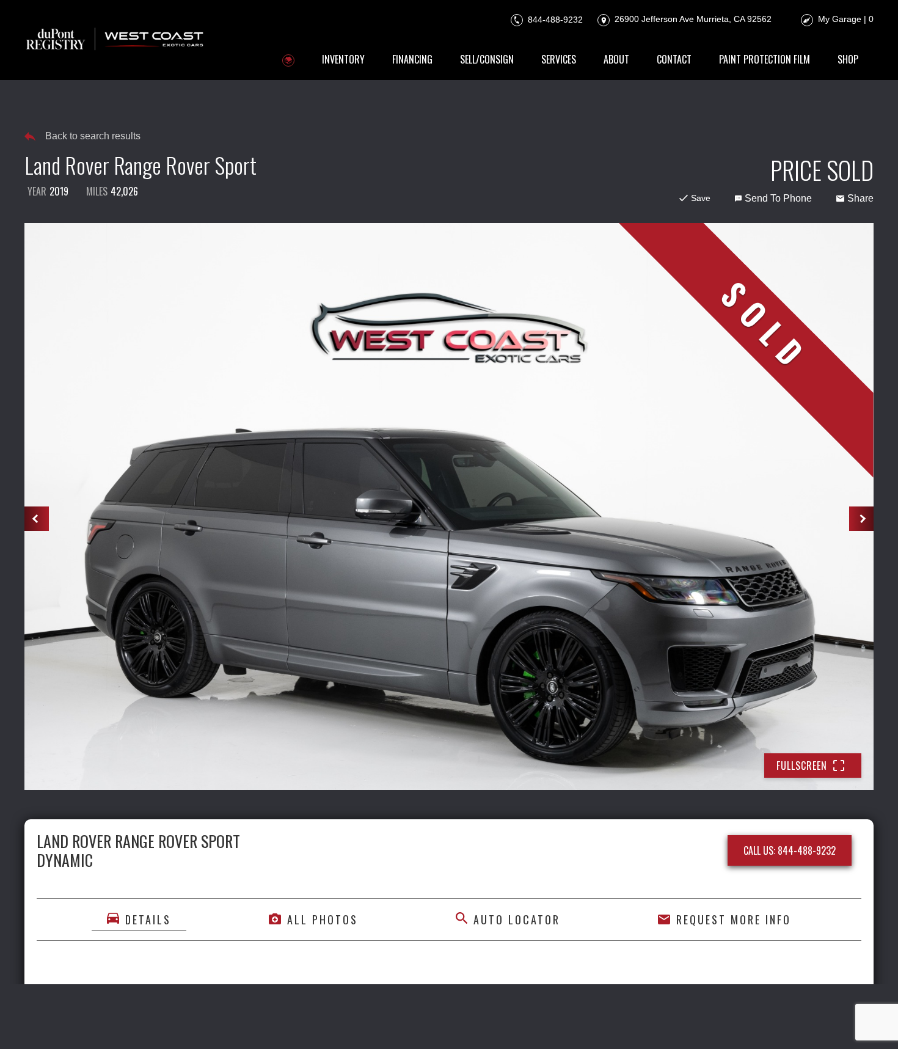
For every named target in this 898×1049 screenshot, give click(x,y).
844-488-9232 (554, 19)
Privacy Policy (283, 1023)
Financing (412, 59)
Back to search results (93, 136)
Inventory (343, 59)
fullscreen (801, 765)
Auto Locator (516, 919)
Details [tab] (148, 919)
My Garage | (846, 19)
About (616, 59)
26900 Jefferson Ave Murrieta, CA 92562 (692, 19)
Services (558, 59)
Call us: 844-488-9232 (789, 850)
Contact (674, 59)
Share (860, 198)
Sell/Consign (487, 59)
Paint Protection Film (764, 59)
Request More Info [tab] (733, 919)
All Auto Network (832, 1023)
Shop (848, 59)
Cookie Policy (354, 1023)
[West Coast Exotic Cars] (115, 40)
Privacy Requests (431, 1023)
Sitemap (599, 1023)
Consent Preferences (526, 1023)
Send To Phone (778, 198)
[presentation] (36, 518)
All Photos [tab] (322, 919)
